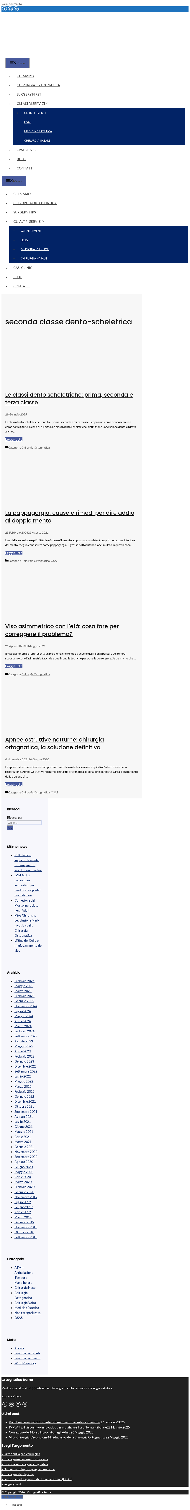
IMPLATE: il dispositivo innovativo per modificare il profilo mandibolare (27, 885)
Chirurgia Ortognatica (36, 447)
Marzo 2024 (23, 1026)
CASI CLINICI (27, 150)
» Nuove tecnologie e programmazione (28, 1469)
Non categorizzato (27, 1313)
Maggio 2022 (23, 1081)
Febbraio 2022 (24, 1091)
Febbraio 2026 (24, 981)
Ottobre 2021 (24, 1106)
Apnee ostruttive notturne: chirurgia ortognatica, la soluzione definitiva (54, 743)
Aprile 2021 (22, 1137)
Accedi (19, 1348)
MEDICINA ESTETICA (38, 131)
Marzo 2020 (23, 1182)
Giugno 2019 (23, 1207)
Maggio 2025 (23, 986)
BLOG (21, 159)
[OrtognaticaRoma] (24, 55)
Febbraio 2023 (24, 1056)
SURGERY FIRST (29, 94)
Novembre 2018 (25, 1227)
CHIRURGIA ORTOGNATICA (38, 85)
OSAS (27, 122)
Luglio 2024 (22, 1011)
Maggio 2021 (23, 1132)
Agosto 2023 (23, 1041)
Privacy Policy (11, 1396)
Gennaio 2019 (24, 1222)
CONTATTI (25, 168)
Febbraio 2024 (24, 1031)
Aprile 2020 (22, 1177)
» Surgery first (11, 1484)
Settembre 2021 (25, 1112)
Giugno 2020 (23, 1167)
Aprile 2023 (22, 1051)
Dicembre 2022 (25, 1066)
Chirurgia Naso (25, 1288)
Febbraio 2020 (24, 1187)
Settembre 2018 (25, 1237)
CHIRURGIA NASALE (37, 140)
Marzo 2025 (23, 991)
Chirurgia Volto (25, 1303)
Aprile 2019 (22, 1212)
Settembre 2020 (25, 1157)
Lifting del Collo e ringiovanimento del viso (28, 945)
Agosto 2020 (23, 1162)
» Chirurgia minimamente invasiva (24, 1459)
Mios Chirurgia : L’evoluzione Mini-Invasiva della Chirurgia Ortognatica (26, 925)
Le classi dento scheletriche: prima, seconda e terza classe (69, 398)
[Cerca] (10, 827)
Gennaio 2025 (24, 1001)
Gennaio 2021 (24, 1147)
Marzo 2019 (23, 1217)
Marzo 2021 (23, 1142)
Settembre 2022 (25, 1071)
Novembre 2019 (25, 1197)
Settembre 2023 (25, 1036)
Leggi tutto (13, 439)
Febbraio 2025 (24, 996)
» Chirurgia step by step (17, 1474)
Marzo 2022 (23, 1086)
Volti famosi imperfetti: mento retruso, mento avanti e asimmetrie (54, 1422)
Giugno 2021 (23, 1127)
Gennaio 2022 (24, 1096)
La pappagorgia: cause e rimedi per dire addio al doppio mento (69, 517)
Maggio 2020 (23, 1172)
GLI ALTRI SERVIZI (31, 103)
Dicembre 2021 (25, 1101)
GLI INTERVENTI (35, 112)
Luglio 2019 (22, 1202)
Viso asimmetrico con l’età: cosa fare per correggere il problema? (62, 630)
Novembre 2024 (25, 1006)
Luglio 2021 (22, 1122)
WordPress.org (25, 1363)
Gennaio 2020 (24, 1192)
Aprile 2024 (22, 1021)
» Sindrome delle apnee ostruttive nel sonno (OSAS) (36, 1479)
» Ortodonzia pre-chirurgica (20, 1454)
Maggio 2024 (23, 1016)
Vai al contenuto (11, 4)
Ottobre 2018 (24, 1232)
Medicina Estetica (26, 1308)
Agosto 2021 (23, 1117)
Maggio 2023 (23, 1046)
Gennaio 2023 (24, 1061)
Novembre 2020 (25, 1152)
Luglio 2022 (22, 1076)
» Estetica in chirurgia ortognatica (24, 1464)
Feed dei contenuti (27, 1353)
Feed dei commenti (27, 1358)
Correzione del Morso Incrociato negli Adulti (26, 905)
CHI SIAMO (25, 76)
